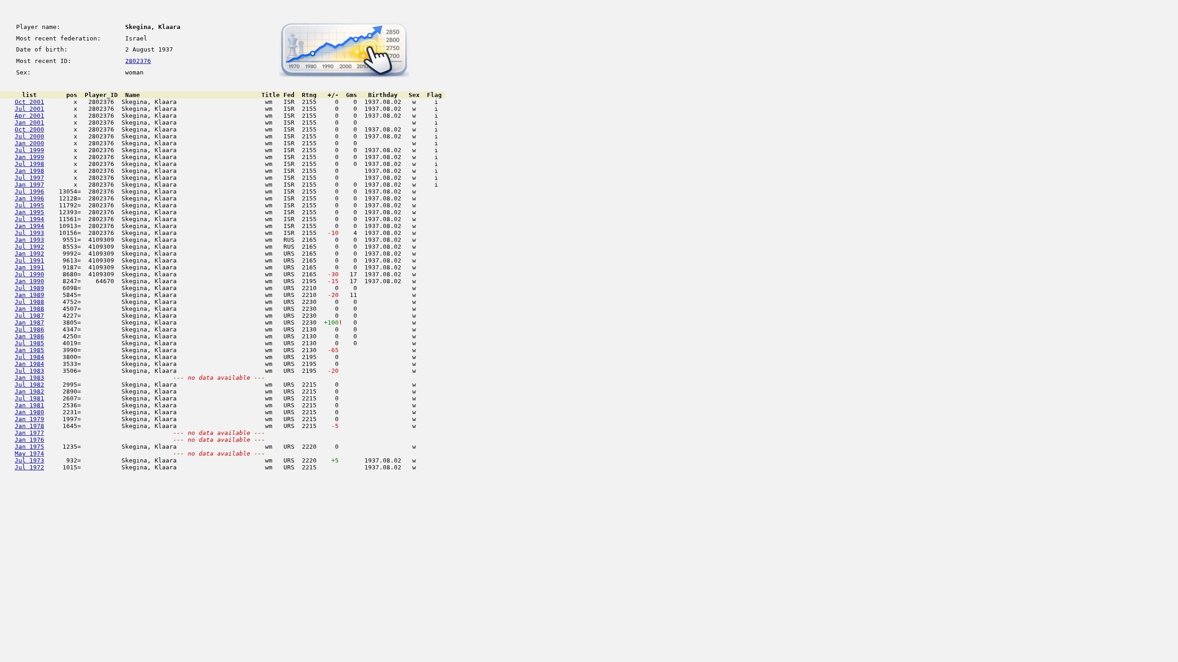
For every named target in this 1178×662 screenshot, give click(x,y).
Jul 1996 (29, 191)
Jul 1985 (29, 343)
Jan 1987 (29, 322)
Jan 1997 (29, 184)
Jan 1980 (29, 412)
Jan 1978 (29, 425)
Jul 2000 (29, 136)
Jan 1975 (29, 446)
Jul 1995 (29, 205)
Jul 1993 (29, 232)
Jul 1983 (29, 370)
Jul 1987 (29, 315)
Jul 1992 (29, 246)
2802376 (138, 60)
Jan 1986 (29, 336)
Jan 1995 (29, 212)
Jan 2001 (29, 122)
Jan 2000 (29, 143)
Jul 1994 (29, 219)
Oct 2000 (29, 129)
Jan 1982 (29, 391)
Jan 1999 (29, 157)
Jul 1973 (29, 460)
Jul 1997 (29, 177)
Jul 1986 (29, 329)
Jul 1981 (29, 398)
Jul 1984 (29, 357)
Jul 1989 (29, 288)
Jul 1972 (29, 467)
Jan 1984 (29, 363)
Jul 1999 (29, 150)
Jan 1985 (29, 350)
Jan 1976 (29, 439)
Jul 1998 (29, 163)
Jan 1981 (29, 405)
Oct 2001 (29, 101)
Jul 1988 (29, 301)
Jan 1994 (29, 226)
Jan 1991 (29, 267)
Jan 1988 (29, 308)
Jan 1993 (29, 239)
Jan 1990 (29, 281)
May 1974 (29, 453)
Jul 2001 (29, 108)
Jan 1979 (29, 419)
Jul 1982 (29, 384)
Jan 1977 (29, 432)
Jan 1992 (29, 253)
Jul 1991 (29, 260)
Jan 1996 (29, 198)
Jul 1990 (29, 274)
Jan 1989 (29, 294)
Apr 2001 (29, 115)
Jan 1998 (29, 170)
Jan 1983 (29, 377)
